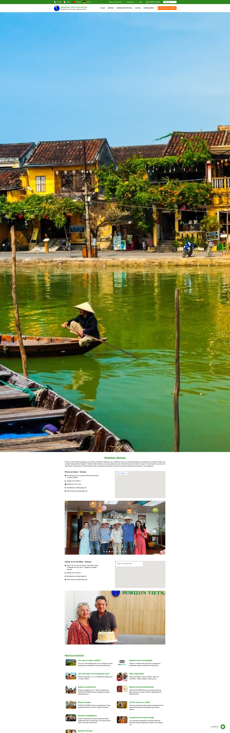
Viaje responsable (136, 674)
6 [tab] (117, 551)
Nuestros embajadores (87, 715)
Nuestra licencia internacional (141, 687)
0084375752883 (154, 2)
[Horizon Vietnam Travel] (71, 8)
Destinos (111, 8)
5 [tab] (114, 551)
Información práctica (124, 8)
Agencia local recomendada (140, 660)
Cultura (138, 8)
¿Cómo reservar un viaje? (139, 702)
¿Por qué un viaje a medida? (89, 660)
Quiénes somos (149, 8)
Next (163, 527)
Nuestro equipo (84, 702)
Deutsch (88, 2)
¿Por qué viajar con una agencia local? (93, 674)
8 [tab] (123, 551)
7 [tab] (120, 551)
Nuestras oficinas (85, 731)
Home (64, 450)
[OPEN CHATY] (223, 726)
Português (78, 2)
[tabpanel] (115, 528)
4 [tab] (112, 551)
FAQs (140, 2)
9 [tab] (125, 551)
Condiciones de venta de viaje (141, 717)
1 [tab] (104, 551)
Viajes (103, 8)
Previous (67, 527)
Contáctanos (130, 2)
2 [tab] (106, 551)
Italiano (68, 2)
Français (59, 2)
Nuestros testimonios (115, 2)
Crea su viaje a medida (167, 8)
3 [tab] (109, 551)
